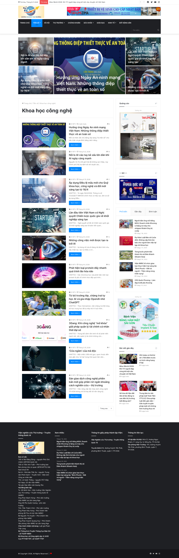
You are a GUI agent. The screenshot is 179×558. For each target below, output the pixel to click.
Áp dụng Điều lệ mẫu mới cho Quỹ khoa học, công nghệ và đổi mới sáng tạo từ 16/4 (88, 186)
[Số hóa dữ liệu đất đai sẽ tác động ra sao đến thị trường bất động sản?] (128, 386)
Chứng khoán (74, 23)
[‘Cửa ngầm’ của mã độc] (44, 358)
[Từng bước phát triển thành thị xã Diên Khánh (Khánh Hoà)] (126, 255)
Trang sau (104, 408)
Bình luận (153, 211)
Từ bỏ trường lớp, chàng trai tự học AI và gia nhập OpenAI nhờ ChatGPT (87, 299)
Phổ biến (123, 211)
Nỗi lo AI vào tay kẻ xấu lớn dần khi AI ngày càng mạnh (35, 58)
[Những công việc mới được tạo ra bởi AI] (143, 80)
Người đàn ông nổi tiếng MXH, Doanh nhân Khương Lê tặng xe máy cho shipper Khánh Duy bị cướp (146, 226)
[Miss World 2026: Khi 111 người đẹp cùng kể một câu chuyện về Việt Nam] (128, 359)
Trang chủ (25, 23)
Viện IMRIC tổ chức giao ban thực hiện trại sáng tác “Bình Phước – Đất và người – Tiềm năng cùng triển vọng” (146, 268)
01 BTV (73, 124)
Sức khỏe (88, 23)
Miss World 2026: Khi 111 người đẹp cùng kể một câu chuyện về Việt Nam (77, 2)
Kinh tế (111, 23)
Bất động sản (125, 23)
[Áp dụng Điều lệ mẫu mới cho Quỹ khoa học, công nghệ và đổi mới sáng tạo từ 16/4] (44, 190)
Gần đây (138, 211)
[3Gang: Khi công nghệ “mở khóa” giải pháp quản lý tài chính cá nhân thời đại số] (44, 331)
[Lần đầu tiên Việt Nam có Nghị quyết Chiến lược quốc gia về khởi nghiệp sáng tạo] (44, 220)
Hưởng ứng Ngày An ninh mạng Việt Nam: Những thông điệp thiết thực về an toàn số (88, 83)
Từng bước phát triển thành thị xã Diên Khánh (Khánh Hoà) (144, 254)
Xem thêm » (75, 145)
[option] (89, 66)
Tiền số (36, 23)
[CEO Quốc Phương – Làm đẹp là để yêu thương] (126, 283)
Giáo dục (101, 23)
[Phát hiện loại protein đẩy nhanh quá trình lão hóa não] (44, 275)
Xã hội (47, 23)
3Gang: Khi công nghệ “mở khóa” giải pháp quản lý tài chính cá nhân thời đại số (89, 327)
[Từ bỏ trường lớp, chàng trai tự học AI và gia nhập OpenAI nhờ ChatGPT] (44, 303)
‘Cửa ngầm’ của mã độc (82, 350)
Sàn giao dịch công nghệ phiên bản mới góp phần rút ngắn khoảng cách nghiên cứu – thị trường (89, 382)
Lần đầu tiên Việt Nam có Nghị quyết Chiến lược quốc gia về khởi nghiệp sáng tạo (89, 216)
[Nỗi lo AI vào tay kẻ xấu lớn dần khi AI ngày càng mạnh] (35, 51)
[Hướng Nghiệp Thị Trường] (31, 12)
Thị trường (58, 23)
